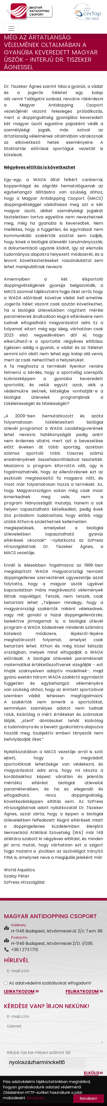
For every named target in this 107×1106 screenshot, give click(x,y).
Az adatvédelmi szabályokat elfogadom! (50, 983)
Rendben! (88, 1098)
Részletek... (36, 1098)
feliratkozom (82, 991)
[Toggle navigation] (11, 28)
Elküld (91, 1073)
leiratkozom (19, 991)
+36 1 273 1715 (24, 950)
